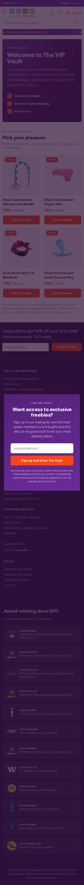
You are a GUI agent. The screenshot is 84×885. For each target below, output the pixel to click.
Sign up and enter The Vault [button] (42, 461)
